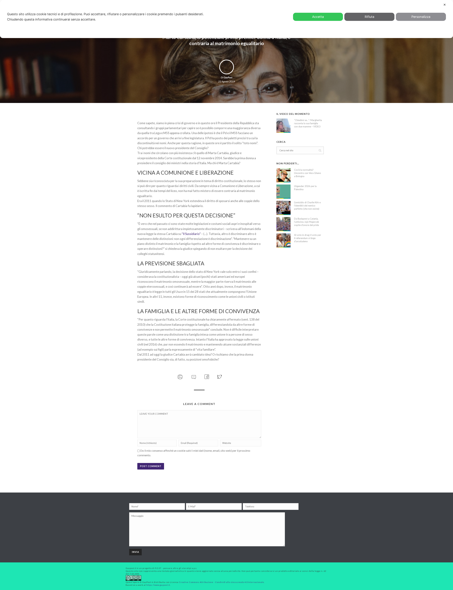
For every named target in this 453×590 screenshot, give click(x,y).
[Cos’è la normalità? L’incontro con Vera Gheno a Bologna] (283, 175)
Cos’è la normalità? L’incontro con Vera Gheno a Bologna (307, 173)
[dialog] (226, 19)
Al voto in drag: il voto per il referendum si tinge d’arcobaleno (307, 238)
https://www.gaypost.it (158, 585)
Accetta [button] (318, 17)
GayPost (228, 77)
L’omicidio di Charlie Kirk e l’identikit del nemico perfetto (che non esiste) (307, 205)
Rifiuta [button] (369, 17)
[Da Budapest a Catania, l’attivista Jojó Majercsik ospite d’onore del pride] (283, 224)
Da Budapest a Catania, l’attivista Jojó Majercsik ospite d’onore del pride (306, 221)
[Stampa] (179, 376)
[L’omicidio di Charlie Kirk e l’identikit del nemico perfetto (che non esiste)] (283, 208)
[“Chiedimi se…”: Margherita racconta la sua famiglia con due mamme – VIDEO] (283, 126)
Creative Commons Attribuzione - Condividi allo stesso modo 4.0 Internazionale (221, 582)
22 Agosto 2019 (226, 81)
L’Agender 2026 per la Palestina (305, 188)
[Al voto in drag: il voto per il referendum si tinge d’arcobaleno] (283, 240)
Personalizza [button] (420, 17)
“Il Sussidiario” (191, 234)
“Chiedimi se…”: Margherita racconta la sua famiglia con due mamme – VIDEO (308, 123)
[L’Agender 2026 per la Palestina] (283, 192)
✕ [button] (444, 5)
